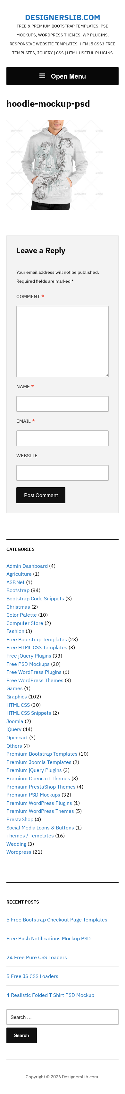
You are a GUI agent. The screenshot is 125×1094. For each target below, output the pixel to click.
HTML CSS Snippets (28, 713)
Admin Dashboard (27, 566)
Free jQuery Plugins (28, 655)
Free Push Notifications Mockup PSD (48, 938)
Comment (30, 296)
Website (27, 455)
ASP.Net (15, 582)
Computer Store (24, 623)
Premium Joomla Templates (38, 762)
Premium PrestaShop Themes (41, 786)
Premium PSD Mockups (33, 794)
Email (25, 421)
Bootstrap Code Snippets (35, 598)
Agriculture (19, 574)
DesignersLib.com (62, 17)
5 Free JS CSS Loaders (32, 976)
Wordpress (18, 852)
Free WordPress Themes (34, 680)
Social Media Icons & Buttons (40, 827)
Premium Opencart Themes (38, 778)
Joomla (14, 721)
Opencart (17, 737)
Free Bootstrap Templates (36, 639)
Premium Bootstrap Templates (42, 754)
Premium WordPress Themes (40, 811)
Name (25, 386)
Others (14, 746)
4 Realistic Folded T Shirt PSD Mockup (50, 995)
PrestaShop (19, 819)
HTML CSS (18, 705)
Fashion (15, 631)
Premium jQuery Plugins (34, 770)
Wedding (16, 844)
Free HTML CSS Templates (36, 647)
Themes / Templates (30, 835)
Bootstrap (17, 590)
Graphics (16, 696)
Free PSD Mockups (28, 664)
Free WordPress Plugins (34, 672)
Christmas (18, 607)
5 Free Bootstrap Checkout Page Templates (56, 919)
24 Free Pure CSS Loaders (36, 957)
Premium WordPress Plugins (39, 803)
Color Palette (21, 615)
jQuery (13, 729)
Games (14, 688)
